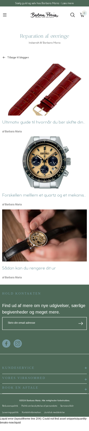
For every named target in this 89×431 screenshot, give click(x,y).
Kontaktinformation (31, 412)
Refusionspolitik (10, 405)
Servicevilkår (67, 405)
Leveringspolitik (10, 412)
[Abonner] (81, 323)
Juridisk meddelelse (54, 412)
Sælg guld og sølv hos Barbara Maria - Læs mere (44, 3)
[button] (5, 15)
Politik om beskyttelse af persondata (39, 405)
